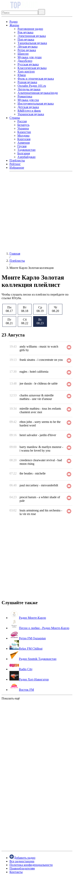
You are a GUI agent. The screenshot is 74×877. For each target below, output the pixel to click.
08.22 (24, 321)
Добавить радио (24, 857)
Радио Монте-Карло (32, 617)
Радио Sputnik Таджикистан (37, 659)
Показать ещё (11, 698)
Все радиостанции (21, 861)
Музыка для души (30, 57)
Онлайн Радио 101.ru (32, 85)
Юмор (22, 75)
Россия (22, 121)
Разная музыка (27, 82)
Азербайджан (26, 157)
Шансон (23, 53)
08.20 (55, 309)
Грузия (21, 146)
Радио (13, 21)
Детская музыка (28, 107)
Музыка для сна (28, 100)
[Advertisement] (37, 212)
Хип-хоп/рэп (26, 71)
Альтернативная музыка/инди (38, 93)
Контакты (16, 872)
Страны (14, 117)
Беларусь (23, 125)
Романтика (25, 96)
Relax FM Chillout (30, 648)
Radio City (26, 669)
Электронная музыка (32, 36)
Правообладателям (22, 868)
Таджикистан (26, 149)
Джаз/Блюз (25, 60)
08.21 (9, 321)
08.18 (24, 309)
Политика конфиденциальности (31, 865)
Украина (23, 128)
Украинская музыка (31, 114)
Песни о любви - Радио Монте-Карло (44, 628)
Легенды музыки (29, 89)
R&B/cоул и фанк (29, 110)
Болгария (23, 153)
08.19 (40, 309)
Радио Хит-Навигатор (34, 679)
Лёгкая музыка (27, 46)
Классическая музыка (32, 68)
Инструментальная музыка (36, 103)
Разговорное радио (30, 28)
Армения (23, 142)
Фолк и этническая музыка (36, 78)
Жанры (14, 25)
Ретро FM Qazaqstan (32, 638)
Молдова (23, 135)
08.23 (40, 321)
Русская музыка (28, 64)
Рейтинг (15, 164)
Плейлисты (17, 160)
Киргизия (23, 139)
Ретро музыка (27, 50)
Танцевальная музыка (32, 43)
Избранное (16, 167)
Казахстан (24, 132)
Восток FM (26, 689)
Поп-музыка (26, 39)
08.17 (9, 309)
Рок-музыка (25, 32)
